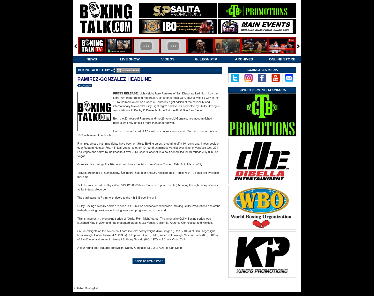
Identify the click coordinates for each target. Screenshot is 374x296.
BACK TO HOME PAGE (149, 261)
